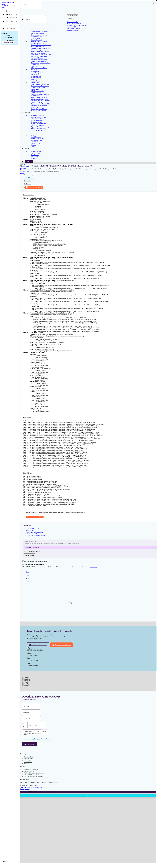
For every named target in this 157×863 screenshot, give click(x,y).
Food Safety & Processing (38, 53)
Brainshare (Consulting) (31, 769)
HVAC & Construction (37, 91)
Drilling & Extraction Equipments (41, 100)
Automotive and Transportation (40, 84)
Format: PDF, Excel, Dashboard (34, 532)
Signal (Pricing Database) (31, 774)
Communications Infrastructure (40, 86)
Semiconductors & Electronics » (40, 31)
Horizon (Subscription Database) (33, 776)
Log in (29, 160)
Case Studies (35, 155)
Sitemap (26, 763)
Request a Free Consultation (35, 516)
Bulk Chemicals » (36, 96)
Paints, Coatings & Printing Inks (40, 104)
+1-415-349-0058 (25, 787)
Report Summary (28, 175)
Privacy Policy (34, 739)
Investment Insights (36, 122)
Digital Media (35, 89)
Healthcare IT (35, 74)
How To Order (28, 758)
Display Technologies (37, 33)
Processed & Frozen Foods (39, 56)
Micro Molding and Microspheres (40, 63)
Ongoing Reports (36, 153)
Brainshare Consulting (37, 115)
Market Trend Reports (37, 125)
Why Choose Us (36, 137)
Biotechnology (35, 71)
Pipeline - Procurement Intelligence (41, 127)
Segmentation (27, 181)
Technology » (35, 82)
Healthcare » (34, 69)
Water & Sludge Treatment (38, 110)
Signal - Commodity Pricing (39, 128)
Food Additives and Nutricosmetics (41, 45)
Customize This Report (39, 645)
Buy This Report (29, 555)
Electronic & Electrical (73, 28)
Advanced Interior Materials (39, 59)
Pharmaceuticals (35, 79)
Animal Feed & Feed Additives (40, 51)
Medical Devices (36, 76)
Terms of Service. (46, 739)
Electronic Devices (36, 36)
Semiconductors (35, 38)
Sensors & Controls (36, 40)
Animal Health (35, 81)
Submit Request (29, 744)
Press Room (34, 156)
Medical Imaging (36, 77)
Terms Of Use (28, 762)
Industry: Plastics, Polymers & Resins (35, 535)
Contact (33, 145)
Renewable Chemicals (37, 46)
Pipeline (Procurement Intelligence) (34, 773)
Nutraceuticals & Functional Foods (41, 54)
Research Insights (36, 151)
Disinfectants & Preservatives (39, 99)
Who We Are (35, 135)
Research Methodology (38, 138)
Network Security (36, 92)
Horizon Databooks (36, 120)
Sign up (29, 161)
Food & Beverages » (37, 50)
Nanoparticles (35, 64)
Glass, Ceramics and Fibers (39, 68)
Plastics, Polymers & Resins (39, 109)
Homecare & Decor (72, 30)
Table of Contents (29, 178)
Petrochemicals (35, 107)
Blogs (33, 158)
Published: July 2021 (31, 533)
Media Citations (35, 143)
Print (27, 582)
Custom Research (29, 771)
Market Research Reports (38, 123)
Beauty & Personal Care (74, 23)
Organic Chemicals (36, 102)
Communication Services (38, 87)
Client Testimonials (36, 140)
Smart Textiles (35, 66)
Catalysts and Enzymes (37, 43)
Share (27, 572)
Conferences (34, 142)
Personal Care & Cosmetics (39, 105)
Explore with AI (8, 42)
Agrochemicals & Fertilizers (39, 97)
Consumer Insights (36, 119)
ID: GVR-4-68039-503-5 (32, 529)
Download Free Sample (35, 187)
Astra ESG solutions (37, 130)
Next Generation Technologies (40, 94)
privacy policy (93, 567)
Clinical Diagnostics (37, 73)
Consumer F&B (71, 27)
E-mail (28, 575)
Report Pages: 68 (30, 530)
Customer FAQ (28, 757)
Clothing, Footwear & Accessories (77, 25)
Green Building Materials (38, 61)
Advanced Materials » (37, 58)
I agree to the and (36, 739)
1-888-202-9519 (37, 787)
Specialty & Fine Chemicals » (39, 41)
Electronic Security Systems (39, 35)
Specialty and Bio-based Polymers (41, 48)
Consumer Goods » (72, 22)
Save (27, 578)
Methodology (27, 184)
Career (33, 146)
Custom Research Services (38, 117)
